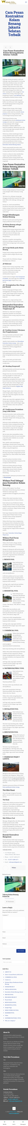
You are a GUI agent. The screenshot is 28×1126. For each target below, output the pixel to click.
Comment (5, 915)
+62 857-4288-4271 (14, 857)
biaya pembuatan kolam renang (11, 787)
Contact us (8, 979)
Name (4, 932)
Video (6, 1015)
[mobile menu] (26, 2)
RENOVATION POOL (10, 1002)
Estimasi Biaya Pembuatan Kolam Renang (14, 983)
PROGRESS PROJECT (11, 997)
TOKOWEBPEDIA (14, 1113)
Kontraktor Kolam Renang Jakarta (12, 144)
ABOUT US (8, 972)
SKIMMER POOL (9, 1013)
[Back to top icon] (14, 1108)
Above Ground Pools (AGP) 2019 (14, 974)
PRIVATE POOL (9, 994)
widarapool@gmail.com (15, 862)
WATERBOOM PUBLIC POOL (13, 1018)
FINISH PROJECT (10, 986)
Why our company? (10, 1020)
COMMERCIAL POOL (11, 977)
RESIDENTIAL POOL (11, 1005)
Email (4, 938)
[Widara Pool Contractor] (9, 2)
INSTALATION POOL (11, 989)
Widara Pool (13, 1111)
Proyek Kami (8, 1000)
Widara (14, 867)
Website (4, 944)
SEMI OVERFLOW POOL (12, 1010)
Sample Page (8, 1007)
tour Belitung (17, 95)
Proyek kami (7, 477)
